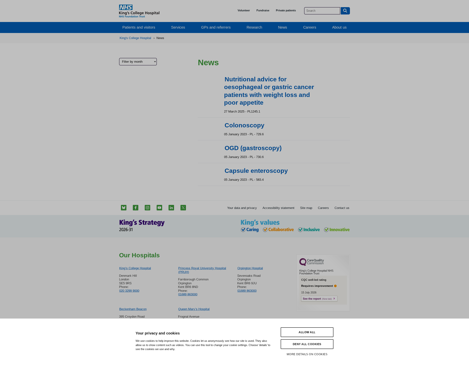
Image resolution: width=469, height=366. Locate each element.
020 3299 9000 (129, 291)
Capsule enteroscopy (256, 170)
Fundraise (262, 10)
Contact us (342, 208)
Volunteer (244, 10)
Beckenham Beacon (133, 309)
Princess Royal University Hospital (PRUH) (202, 270)
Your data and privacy (242, 208)
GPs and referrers (216, 27)
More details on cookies (307, 354)
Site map (306, 208)
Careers (309, 27)
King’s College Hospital (135, 268)
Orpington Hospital (250, 268)
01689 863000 (187, 294)
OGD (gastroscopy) (253, 147)
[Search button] (345, 10)
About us (339, 27)
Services (178, 27)
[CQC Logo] (311, 265)
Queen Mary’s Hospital (194, 309)
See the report (312, 298)
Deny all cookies (307, 344)
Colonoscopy (244, 125)
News (282, 27)
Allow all (307, 332)
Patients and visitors (138, 27)
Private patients (286, 10)
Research (254, 27)
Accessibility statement (278, 208)
